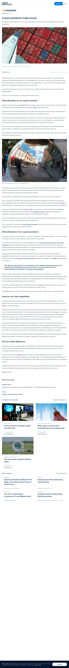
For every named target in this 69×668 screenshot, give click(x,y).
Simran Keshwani (8, 434)
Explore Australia (60, 473)
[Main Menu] (65, 3)
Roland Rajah (54, 500)
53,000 (54, 258)
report (62, 203)
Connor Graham (14, 488)
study (3, 306)
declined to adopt (38, 211)
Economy (20, 394)
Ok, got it (59, 664)
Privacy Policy (38, 665)
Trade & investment (12, 394)
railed (19, 355)
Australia (4, 13)
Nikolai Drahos (8, 467)
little (30, 209)
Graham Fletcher (48, 488)
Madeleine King (6, 72)
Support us (58, 3)
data (34, 107)
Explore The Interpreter (59, 400)
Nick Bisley (13, 500)
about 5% (25, 105)
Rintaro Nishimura (42, 434)
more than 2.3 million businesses (25, 258)
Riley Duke (48, 500)
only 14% (40, 285)
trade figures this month (30, 224)
